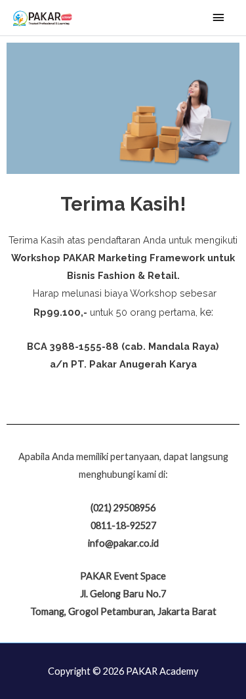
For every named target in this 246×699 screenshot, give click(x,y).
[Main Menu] (218, 18)
